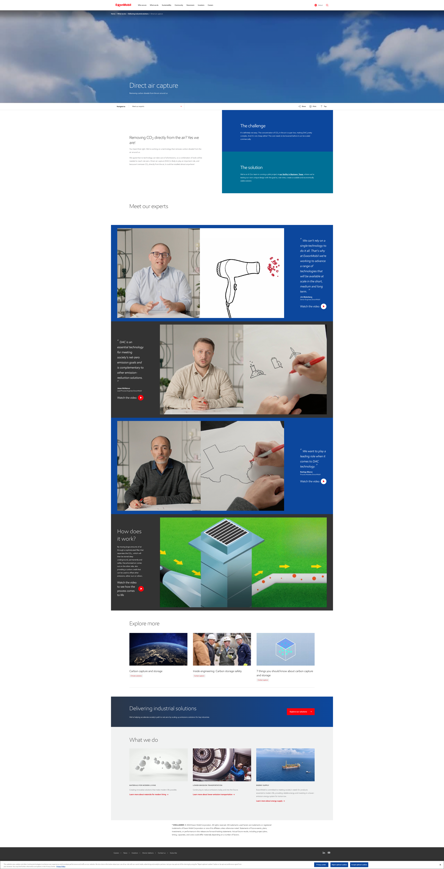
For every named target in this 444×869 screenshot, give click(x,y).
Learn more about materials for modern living (147, 794)
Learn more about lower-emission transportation (213, 794)
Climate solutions (136, 676)
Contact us (162, 853)
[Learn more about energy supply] (285, 764)
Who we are (142, 5)
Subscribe (173, 853)
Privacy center (321, 865)
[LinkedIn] (323, 852)
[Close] (440, 864)
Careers (210, 5)
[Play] (323, 306)
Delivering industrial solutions (138, 14)
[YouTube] (329, 852)
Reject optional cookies (339, 865)
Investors (201, 5)
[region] (222, 865)
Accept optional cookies (359, 865)
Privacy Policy (60, 866)
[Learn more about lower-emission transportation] (222, 764)
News (125, 853)
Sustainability (166, 5)
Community (179, 5)
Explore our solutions (298, 712)
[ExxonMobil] (124, 5)
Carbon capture (199, 676)
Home (113, 14)
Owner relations (148, 853)
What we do (154, 5)
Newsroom (190, 5)
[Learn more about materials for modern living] (158, 764)
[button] (318, 5)
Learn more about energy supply (269, 801)
